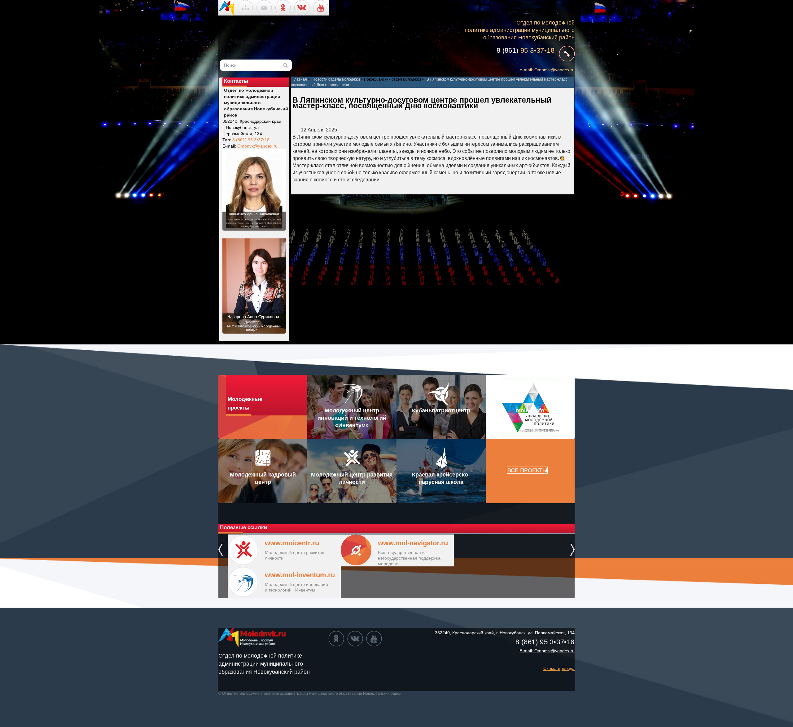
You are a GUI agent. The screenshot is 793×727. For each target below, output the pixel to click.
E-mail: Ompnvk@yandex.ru (547, 650)
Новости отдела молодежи (336, 79)
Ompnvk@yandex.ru (554, 69)
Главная (299, 79)
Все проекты (527, 470)
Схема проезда (559, 668)
